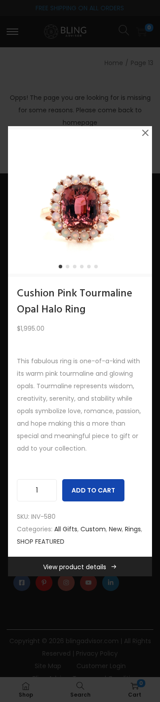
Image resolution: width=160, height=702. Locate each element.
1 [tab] (62, 268)
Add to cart (93, 490)
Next (142, 201)
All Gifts (65, 529)
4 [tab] (83, 268)
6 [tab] (97, 268)
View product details (74, 566)
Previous (18, 201)
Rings (133, 529)
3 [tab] (76, 268)
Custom (93, 529)
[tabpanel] (80, 201)
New (115, 529)
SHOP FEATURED (40, 541)
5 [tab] (90, 268)
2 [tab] (69, 268)
